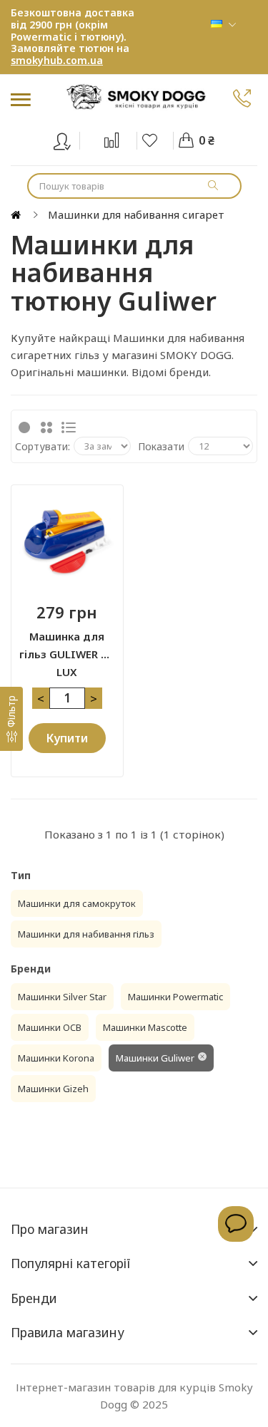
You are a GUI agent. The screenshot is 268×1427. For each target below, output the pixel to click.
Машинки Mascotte (145, 1027)
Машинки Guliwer (155, 1058)
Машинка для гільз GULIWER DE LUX (66, 646)
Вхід (71, 138)
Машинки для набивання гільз (86, 934)
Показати (161, 446)
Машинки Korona (56, 1058)
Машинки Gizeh (53, 1088)
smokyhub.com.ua (57, 60)
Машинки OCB (49, 1027)
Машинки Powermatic (175, 996)
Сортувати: (42, 446)
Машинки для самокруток (77, 903)
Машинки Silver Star (62, 996)
